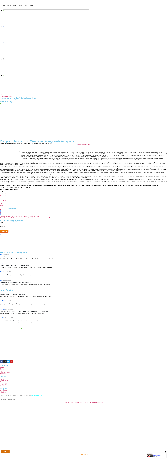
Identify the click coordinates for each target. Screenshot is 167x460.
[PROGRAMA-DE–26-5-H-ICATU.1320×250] (46, 43)
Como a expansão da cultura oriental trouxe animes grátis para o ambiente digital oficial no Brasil (24, 311)
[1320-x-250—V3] (46, 10)
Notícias (9, 5)
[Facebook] (1, 361)
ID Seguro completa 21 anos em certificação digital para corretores (16, 274)
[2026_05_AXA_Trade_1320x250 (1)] (46, 26)
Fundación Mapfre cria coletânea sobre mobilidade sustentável (15, 257)
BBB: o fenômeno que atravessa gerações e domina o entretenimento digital (19, 303)
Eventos (20, 5)
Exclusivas (3, 5)
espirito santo (3, 195)
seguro (1, 203)
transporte (2, 205)
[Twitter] (8, 361)
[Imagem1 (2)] (46, 59)
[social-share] (0, 209)
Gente (25, 5)
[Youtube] (11, 361)
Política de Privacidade (36, 395)
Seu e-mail (2, 226)
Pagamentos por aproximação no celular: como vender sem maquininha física (19, 320)
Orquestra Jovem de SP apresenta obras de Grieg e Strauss (14, 265)
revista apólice (3, 198)
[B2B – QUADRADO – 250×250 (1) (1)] (8, 234)
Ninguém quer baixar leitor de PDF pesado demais (12, 294)
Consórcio (31, 5)
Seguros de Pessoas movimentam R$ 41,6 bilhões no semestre (15, 282)
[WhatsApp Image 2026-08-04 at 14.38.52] (46, 75)
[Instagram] (5, 361)
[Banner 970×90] (31, 146)
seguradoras (3, 200)
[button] (0, 7)
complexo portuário (5, 193)
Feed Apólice (2, 292)
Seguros (2, 94)
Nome (1, 222)
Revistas (14, 5)
